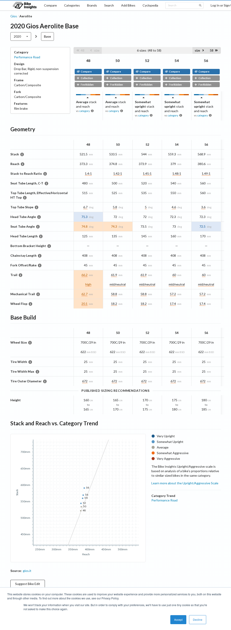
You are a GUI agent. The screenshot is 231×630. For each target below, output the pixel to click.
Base (47, 36)
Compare (50, 5)
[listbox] (20, 36)
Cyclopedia (150, 5)
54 (177, 60)
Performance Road (27, 57)
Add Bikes (128, 5)
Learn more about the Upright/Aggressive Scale (184, 483)
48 (88, 60)
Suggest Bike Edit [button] (27, 584)
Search (109, 5)
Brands (92, 5)
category (84, 111)
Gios (13, 16)
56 (206, 60)
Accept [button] (178, 619)
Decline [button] (197, 619)
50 (118, 60)
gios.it (27, 571)
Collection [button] (87, 78)
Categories (72, 5)
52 (147, 60)
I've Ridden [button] (87, 84)
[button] (80, 50)
